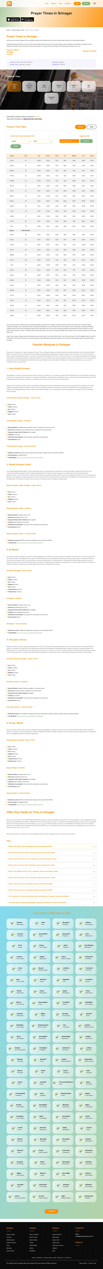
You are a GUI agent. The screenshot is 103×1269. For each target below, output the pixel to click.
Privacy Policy (83, 1263)
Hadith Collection (11, 1242)
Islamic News (56, 1242)
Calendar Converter (57, 1245)
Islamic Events (33, 1237)
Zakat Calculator (57, 1234)
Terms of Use (92, 1263)
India (22, 30)
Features (39, 1257)
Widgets (54, 1248)
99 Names (32, 1251)
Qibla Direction (11, 1240)
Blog (60, 3)
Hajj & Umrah (55, 1240)
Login (77, 3)
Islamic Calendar (34, 1234)
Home (46, 3)
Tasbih (31, 1242)
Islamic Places (10, 1251)
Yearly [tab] (91, 127)
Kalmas (31, 1248)
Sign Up (86, 3)
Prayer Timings (11, 1234)
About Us (53, 3)
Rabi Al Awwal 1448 (27, 136)
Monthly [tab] (80, 127)
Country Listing (16, 30)
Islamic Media (33, 1245)
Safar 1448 (14, 136)
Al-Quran (9, 1237)
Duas (8, 1245)
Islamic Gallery (33, 1240)
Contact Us (68, 3)
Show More (51, 1211)
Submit (15, 146)
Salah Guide (55, 1237)
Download (86, 141)
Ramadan (9, 1248)
